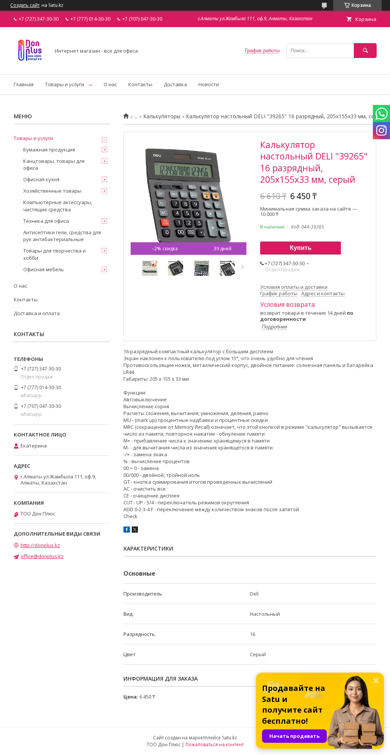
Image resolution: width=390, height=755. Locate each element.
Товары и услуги (64, 84)
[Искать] (365, 50)
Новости (208, 84)
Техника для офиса (46, 220)
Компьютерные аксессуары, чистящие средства (57, 205)
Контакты (140, 84)
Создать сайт (25, 5)
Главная (24, 84)
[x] (135, 530)
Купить (301, 248)
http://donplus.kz (40, 545)
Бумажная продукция (49, 149)
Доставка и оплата (37, 313)
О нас (110, 84)
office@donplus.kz (42, 556)
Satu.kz (229, 737)
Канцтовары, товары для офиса (54, 164)
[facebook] (126, 530)
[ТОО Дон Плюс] (30, 64)
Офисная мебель (43, 269)
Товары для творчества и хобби (54, 254)
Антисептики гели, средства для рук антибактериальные (62, 236)
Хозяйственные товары (52, 190)
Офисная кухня (41, 179)
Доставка (175, 84)
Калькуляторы (162, 116)
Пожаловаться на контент (214, 744)
